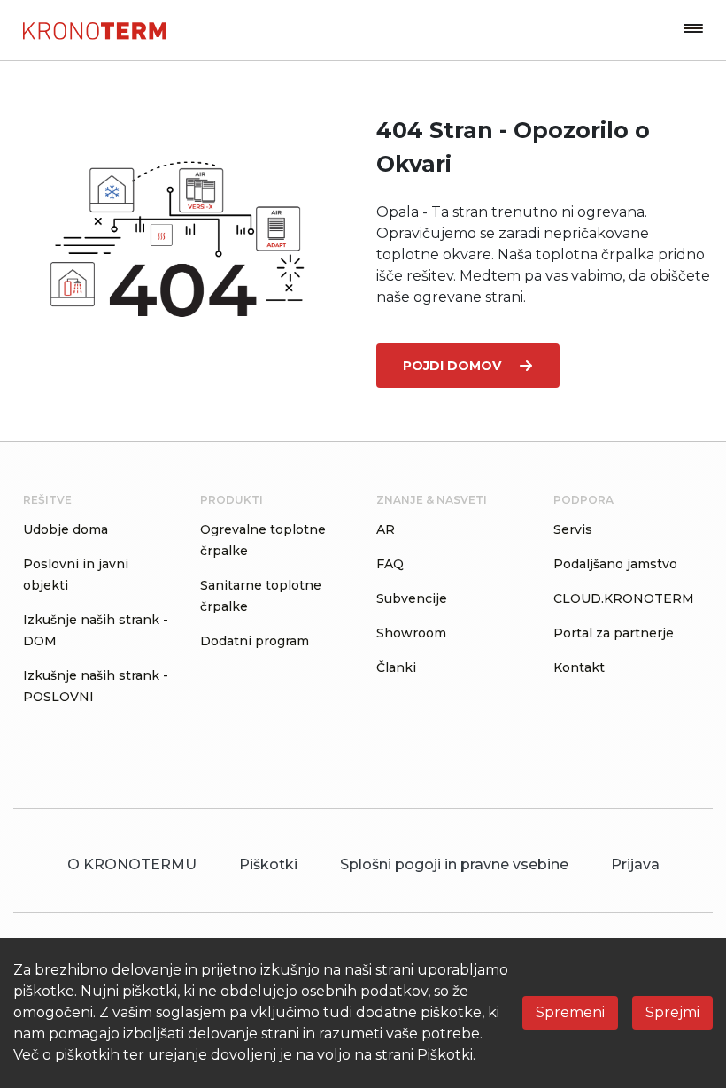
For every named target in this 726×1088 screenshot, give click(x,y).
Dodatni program (254, 641)
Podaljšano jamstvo (615, 564)
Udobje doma (65, 529)
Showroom (411, 633)
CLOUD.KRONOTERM (623, 598)
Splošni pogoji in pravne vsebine (454, 864)
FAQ (390, 564)
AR (385, 529)
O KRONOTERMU (132, 864)
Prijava (635, 864)
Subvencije (411, 598)
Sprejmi (672, 1012)
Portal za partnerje (613, 633)
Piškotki (268, 864)
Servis (572, 529)
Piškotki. (446, 1054)
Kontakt (579, 667)
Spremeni (570, 1012)
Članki (396, 667)
